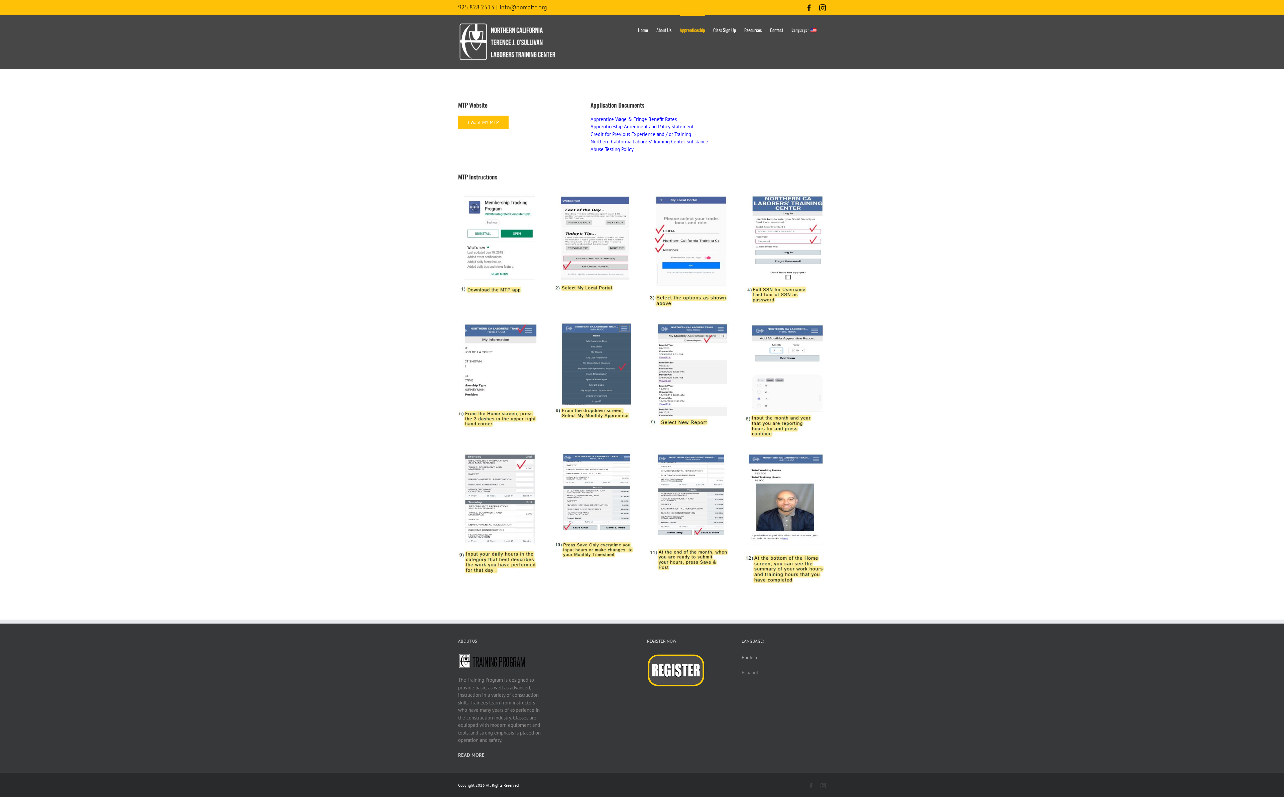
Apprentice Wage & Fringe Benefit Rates (634, 119)
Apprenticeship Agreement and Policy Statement (642, 126)
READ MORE (471, 755)
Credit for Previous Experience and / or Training (641, 134)
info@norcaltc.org (523, 7)
